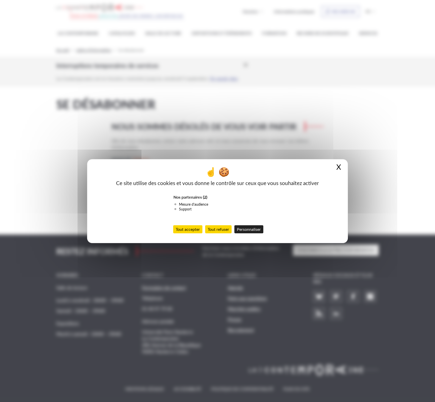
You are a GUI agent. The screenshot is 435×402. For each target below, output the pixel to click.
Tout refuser (218, 229)
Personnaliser (249, 229)
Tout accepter (188, 229)
